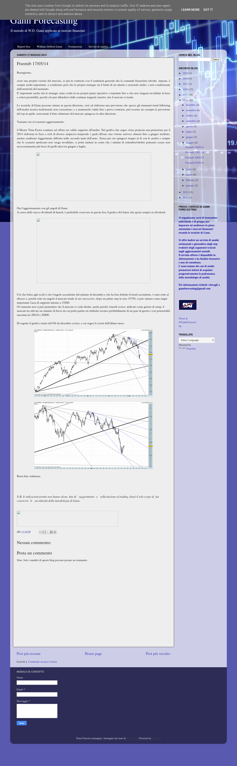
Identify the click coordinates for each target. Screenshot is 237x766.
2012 (186, 197)
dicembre (191, 105)
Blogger (156, 738)
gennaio (190, 185)
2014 (186, 100)
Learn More (190, 9)
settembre (191, 121)
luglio (189, 131)
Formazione (75, 46)
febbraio (190, 180)
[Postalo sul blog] (44, 532)
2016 (186, 89)
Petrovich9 (132, 738)
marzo (189, 174)
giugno (190, 137)
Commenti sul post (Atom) (42, 661)
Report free (23, 46)
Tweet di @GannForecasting (187, 322)
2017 (186, 84)
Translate (191, 348)
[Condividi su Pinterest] (55, 532)
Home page (93, 653)
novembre (191, 110)
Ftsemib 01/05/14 (194, 162)
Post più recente (29, 653)
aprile (189, 169)
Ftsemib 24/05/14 (194, 147)
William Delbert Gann (49, 46)
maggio (190, 142)
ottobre (190, 115)
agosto (189, 126)
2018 (186, 78)
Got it (208, 9)
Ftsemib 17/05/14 (194, 152)
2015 (186, 95)
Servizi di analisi (98, 46)
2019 (186, 73)
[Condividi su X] (48, 532)
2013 (186, 192)
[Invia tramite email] (41, 532)
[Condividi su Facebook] (51, 532)
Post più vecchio (158, 653)
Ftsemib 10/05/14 (194, 157)
